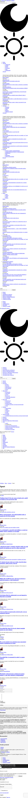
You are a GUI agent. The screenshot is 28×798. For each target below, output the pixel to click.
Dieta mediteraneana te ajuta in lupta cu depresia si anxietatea (15, 84)
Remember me (4, 790)
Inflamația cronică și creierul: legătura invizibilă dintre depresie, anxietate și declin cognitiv (14, 254)
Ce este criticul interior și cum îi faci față (11, 131)
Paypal (2, 748)
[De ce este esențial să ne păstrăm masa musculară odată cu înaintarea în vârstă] (2, 639)
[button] (14, 766)
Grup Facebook (4, 738)
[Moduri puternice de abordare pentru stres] (6, 79)
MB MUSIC (3, 742)
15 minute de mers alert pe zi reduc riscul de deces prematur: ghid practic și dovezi (13, 562)
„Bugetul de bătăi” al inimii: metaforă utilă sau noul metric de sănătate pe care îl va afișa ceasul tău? (14, 547)
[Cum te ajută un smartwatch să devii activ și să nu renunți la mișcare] (6, 609)
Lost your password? (4, 792)
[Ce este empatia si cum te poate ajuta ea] (5, 216)
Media (4, 199)
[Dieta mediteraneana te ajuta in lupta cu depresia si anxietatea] (6, 83)
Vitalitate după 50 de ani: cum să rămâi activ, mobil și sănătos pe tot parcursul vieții (14, 498)
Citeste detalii (3, 710)
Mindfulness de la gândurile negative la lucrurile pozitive (14, 168)
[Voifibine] (7, 0)
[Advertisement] (14, 468)
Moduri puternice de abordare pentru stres (11, 81)
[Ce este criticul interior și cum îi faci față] (6, 130)
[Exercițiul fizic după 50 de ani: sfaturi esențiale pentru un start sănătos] (6, 625)
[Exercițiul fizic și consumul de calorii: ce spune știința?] (6, 654)
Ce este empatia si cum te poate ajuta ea (11, 218)
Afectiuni (4, 112)
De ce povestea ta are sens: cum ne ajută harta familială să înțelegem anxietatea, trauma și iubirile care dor (14, 275)
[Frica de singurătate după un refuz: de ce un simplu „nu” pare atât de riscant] (12, 238)
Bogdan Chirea (3, 509)
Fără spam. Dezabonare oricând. (6, 777)
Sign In (12, 431)
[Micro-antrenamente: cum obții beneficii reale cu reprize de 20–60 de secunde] (7, 512)
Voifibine (2, 637)
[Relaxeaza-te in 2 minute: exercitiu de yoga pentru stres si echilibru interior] (4, 247)
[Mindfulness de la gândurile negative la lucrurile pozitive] (9, 167)
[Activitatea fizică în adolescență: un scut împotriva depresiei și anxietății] (6, 592)
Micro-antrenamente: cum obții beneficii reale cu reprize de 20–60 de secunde (13, 515)
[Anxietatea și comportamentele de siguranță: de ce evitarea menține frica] (5, 268)
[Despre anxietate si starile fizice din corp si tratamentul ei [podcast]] (7, 126)
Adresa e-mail (3, 776)
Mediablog (3, 739)
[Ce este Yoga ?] (4, 174)
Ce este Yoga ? (6, 175)
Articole (4, 71)
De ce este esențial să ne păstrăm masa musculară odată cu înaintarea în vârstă (13, 642)
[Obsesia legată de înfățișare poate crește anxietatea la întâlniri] (7, 87)
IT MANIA (3, 741)
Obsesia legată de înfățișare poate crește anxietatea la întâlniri (15, 88)
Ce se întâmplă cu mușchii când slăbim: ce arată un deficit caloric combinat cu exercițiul (13, 530)
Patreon (2, 747)
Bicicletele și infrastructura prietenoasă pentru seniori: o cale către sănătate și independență (12, 674)
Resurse (4, 157)
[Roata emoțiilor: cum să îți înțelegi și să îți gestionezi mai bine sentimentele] (6, 256)
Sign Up (8, 797)
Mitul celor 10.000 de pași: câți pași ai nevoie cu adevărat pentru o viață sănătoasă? (12, 579)
